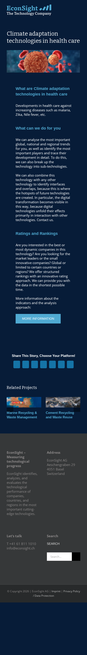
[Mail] (20, 556)
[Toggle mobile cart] (70, 8)
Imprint (56, 591)
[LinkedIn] (14, 556)
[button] (10, 408)
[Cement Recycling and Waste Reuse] (63, 399)
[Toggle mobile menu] (78, 8)
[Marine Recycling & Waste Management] (24, 399)
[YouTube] (8, 556)
